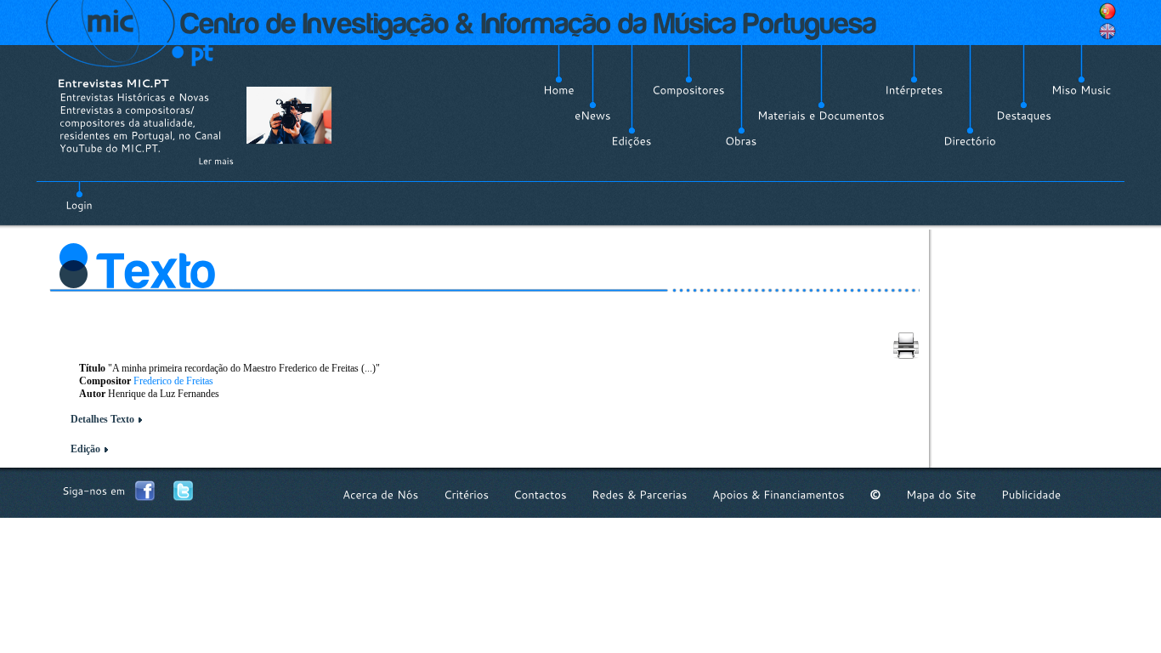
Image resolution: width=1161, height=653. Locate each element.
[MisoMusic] (1081, 90)
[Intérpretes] (914, 90)
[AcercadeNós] (381, 494)
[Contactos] (540, 494)
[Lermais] (216, 161)
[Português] (1107, 11)
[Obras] (741, 141)
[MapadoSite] (941, 494)
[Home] (559, 90)
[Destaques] (1023, 115)
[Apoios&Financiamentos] (778, 494)
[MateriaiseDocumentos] (821, 115)
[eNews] (593, 115)
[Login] (79, 195)
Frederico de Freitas (173, 381)
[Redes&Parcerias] (640, 494)
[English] (1107, 31)
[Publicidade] (1031, 494)
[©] (875, 494)
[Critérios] (466, 494)
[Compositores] (688, 90)
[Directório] (969, 141)
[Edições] (631, 141)
